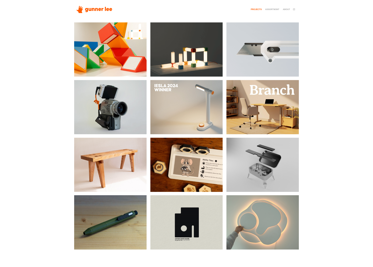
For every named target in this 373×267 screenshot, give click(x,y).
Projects (256, 9)
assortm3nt (272, 9)
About (286, 9)
